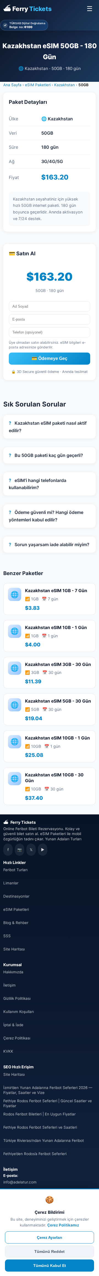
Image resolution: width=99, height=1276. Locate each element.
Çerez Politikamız (63, 1225)
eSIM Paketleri (38, 85)
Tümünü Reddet (49, 1251)
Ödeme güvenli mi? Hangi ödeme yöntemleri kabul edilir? (46, 516)
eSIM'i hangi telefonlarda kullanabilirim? (37, 484)
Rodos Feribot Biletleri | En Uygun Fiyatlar (39, 1114)
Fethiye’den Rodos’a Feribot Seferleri (35, 1154)
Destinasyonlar (16, 896)
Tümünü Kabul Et (49, 1265)
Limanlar (10, 883)
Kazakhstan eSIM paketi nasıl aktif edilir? (48, 426)
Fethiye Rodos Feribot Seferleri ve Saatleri (40, 1127)
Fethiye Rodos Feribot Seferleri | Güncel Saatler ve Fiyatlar (47, 1103)
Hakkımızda (13, 972)
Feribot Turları (15, 870)
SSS (7, 936)
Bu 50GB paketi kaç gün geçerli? (46, 455)
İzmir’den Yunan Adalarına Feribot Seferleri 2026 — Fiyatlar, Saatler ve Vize (47, 1090)
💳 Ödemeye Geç (49, 358)
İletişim (9, 985)
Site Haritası (14, 949)
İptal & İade (13, 1025)
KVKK (8, 1051)
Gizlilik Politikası (17, 998)
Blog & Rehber (15, 922)
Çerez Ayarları (49, 1237)
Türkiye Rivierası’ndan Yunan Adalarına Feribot (43, 1140)
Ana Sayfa (12, 85)
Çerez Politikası (16, 1038)
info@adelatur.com (20, 1182)
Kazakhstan (64, 85)
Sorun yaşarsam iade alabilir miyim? (49, 544)
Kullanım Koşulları (18, 1011)
